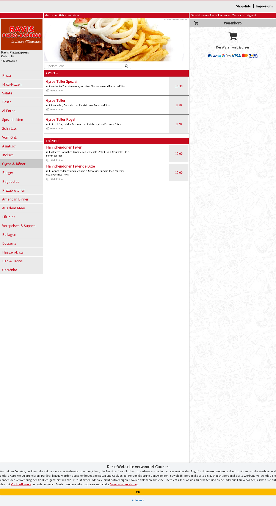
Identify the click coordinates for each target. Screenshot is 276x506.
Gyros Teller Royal (60, 119)
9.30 (179, 105)
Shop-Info (243, 6)
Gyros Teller (55, 100)
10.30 (179, 86)
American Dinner (15, 199)
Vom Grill (9, 137)
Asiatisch (9, 146)
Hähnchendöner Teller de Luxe (70, 166)
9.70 (179, 124)
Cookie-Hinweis (21, 484)
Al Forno (9, 110)
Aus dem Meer (13, 207)
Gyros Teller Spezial (61, 81)
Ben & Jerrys (12, 260)
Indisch (8, 154)
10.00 (179, 153)
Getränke (9, 269)
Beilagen (9, 234)
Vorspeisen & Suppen (19, 225)
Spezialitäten (12, 119)
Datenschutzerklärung (124, 484)
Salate (7, 93)
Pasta (6, 101)
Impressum (264, 6)
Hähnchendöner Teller (64, 147)
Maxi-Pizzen (12, 84)
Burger (7, 172)
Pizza (6, 75)
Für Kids (8, 216)
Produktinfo (56, 90)
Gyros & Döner (13, 163)
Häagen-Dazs (13, 252)
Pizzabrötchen (13, 190)
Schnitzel (9, 128)
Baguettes (10, 181)
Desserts (9, 243)
